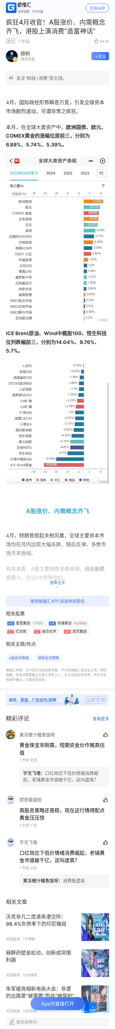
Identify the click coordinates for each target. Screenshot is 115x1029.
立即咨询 (95, 699)
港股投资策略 (48, 658)
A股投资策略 (19, 658)
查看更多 (101, 719)
